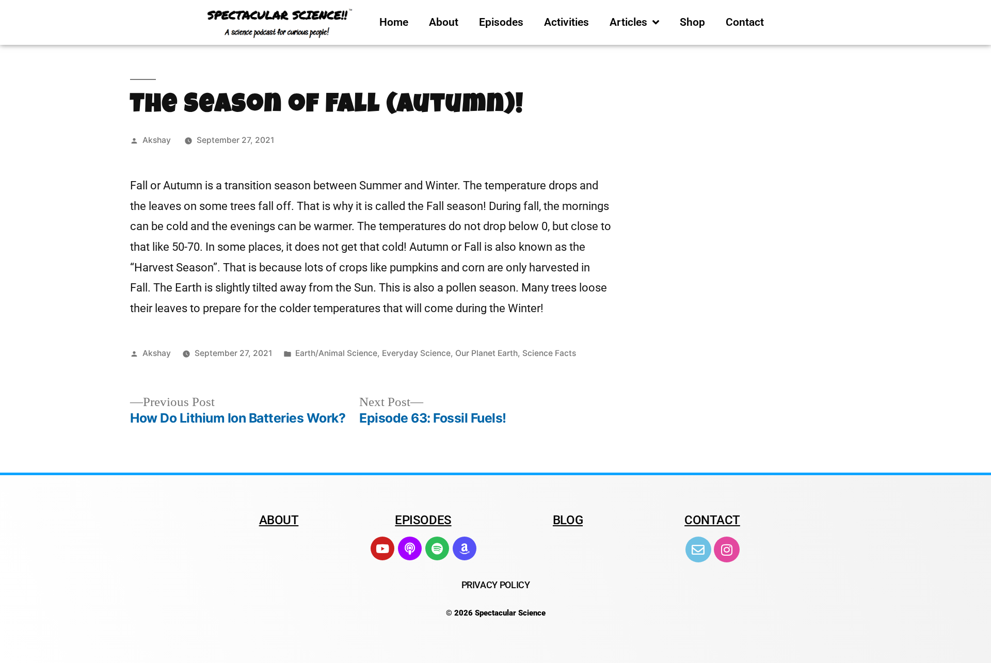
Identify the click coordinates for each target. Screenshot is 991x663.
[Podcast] (410, 548)
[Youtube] (382, 548)
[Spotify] (437, 548)
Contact (745, 22)
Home (393, 22)
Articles (628, 22)
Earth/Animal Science (336, 353)
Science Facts (549, 353)
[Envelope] (698, 549)
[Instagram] (727, 549)
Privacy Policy (495, 584)
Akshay (156, 140)
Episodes (501, 22)
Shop (692, 22)
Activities (566, 22)
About (443, 22)
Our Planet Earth (486, 353)
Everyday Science (416, 353)
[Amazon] (464, 548)
